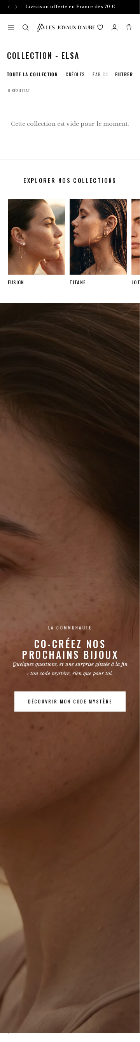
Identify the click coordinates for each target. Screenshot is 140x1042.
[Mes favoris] (100, 27)
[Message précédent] (8, 6)
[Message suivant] (16, 6)
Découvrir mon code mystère (70, 701)
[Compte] (114, 27)
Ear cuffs (105, 74)
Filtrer (124, 74)
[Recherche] (25, 27)
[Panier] (129, 27)
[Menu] (11, 27)
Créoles (75, 74)
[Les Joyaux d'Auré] (66, 27)
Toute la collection (32, 74)
